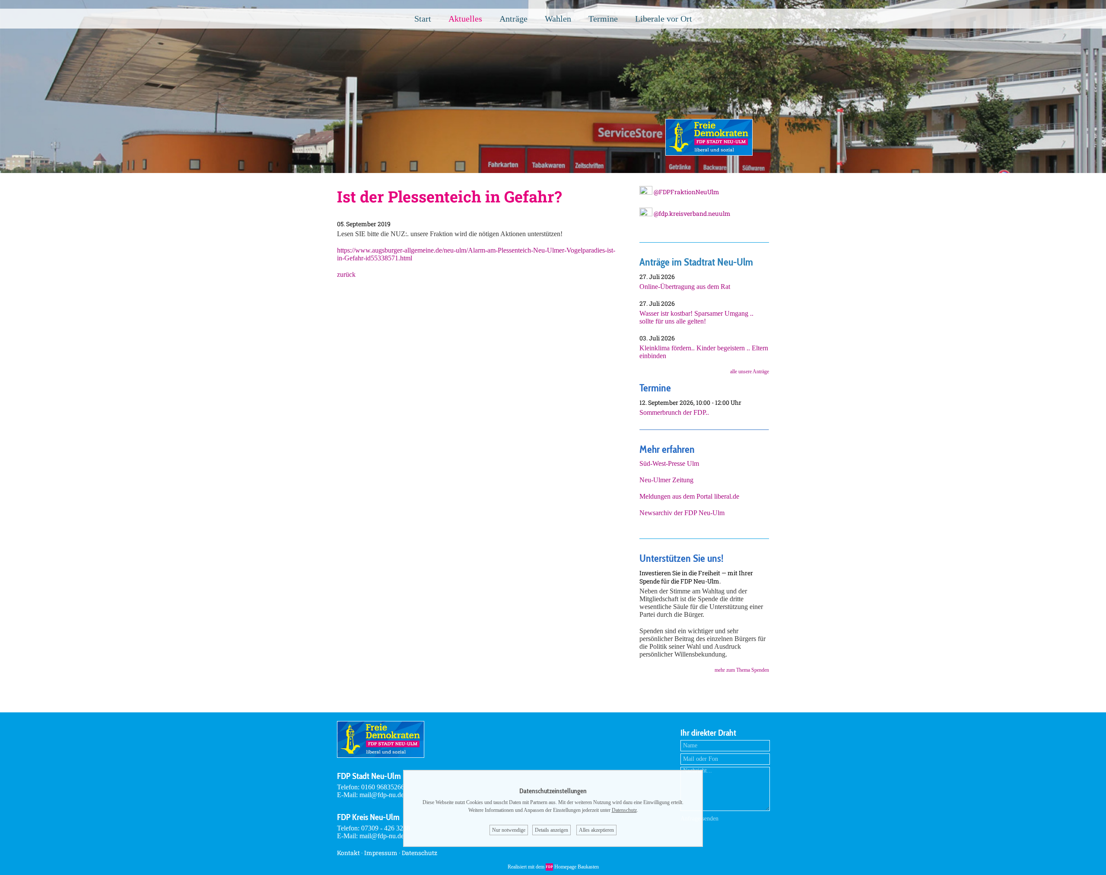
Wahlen (558, 18)
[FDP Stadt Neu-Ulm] (709, 153)
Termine (603, 18)
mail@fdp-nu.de (381, 794)
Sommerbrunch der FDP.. (674, 412)
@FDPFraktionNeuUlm (685, 192)
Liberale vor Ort (663, 18)
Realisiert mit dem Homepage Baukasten (553, 867)
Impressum (380, 853)
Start (422, 18)
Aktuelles (465, 18)
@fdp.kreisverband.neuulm (691, 213)
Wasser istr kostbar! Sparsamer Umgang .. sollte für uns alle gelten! (696, 317)
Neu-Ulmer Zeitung (666, 480)
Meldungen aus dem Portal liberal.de (689, 496)
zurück (346, 274)
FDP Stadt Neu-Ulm (369, 776)
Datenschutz (419, 853)
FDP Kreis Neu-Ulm (368, 817)
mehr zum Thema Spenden (742, 670)
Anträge (513, 18)
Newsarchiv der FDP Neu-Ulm (682, 512)
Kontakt (348, 853)
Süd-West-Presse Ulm (669, 463)
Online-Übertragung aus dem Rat (684, 286)
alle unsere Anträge (749, 372)
